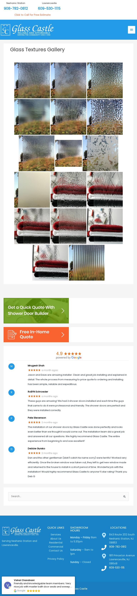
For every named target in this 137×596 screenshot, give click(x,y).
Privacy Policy (56, 559)
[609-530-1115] (103, 568)
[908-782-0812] (103, 547)
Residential (55, 542)
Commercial (55, 546)
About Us (55, 538)
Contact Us (56, 550)
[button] (75, 577)
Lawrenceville (49, 3)
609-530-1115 (49, 8)
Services (56, 534)
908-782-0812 (16, 8)
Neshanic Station (15, 3)
